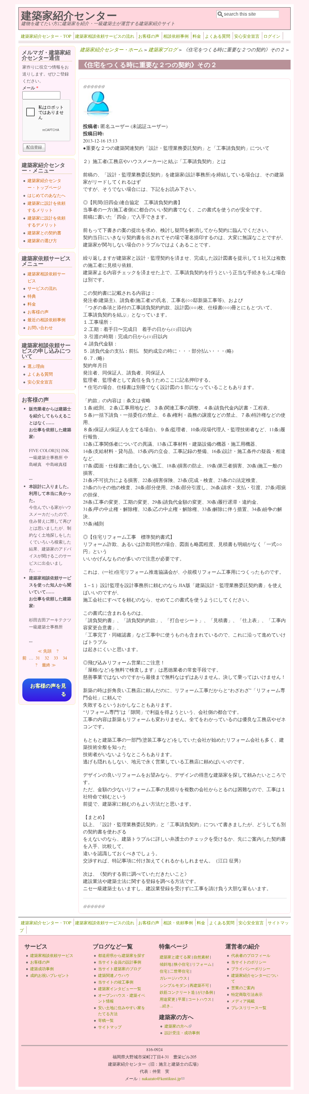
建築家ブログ (162, 49)
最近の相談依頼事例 (46, 319)
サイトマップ (110, 1027)
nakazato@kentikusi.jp (163, 1078)
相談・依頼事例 (178, 923)
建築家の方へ (178, 1026)
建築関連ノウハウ (113, 975)
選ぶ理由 (35, 366)
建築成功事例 (42, 968)
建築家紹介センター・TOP (46, 36)
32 (47, 658)
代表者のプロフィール (250, 955)
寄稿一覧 (106, 1020)
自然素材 (201, 957)
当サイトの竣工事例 (115, 982)
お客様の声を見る (48, 690)
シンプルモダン (173, 985)
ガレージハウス (173, 978)
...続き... (166, 1006)
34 (65, 658)
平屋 (182, 999)
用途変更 (167, 999)
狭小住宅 (182, 964)
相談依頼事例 (176, 36)
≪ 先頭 (45, 651)
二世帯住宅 (180, 971)
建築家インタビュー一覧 (119, 988)
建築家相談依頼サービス (51, 955)
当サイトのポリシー (248, 962)
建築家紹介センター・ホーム (111, 49)
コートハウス (200, 999)
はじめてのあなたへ (46, 195)
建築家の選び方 (42, 240)
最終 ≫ (49, 665)
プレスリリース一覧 (248, 1007)
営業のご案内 (243, 987)
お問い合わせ (40, 327)
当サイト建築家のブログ (119, 968)
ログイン (271, 36)
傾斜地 (165, 964)
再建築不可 (199, 985)
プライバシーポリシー (250, 968)
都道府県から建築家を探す (121, 955)
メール (30, 88)
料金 (197, 36)
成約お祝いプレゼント (49, 975)
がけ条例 (205, 992)
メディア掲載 (243, 1001)
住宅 (163, 971)
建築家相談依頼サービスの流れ (104, 36)
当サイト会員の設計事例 (119, 962)
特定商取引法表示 (247, 994)
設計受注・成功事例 (182, 1032)
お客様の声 (148, 36)
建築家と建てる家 (175, 957)
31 (38, 658)
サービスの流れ (42, 288)
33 (56, 658)
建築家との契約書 (44, 233)
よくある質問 (217, 36)
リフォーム (202, 964)
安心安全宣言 (247, 36)
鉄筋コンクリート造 (177, 992)
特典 (31, 296)
